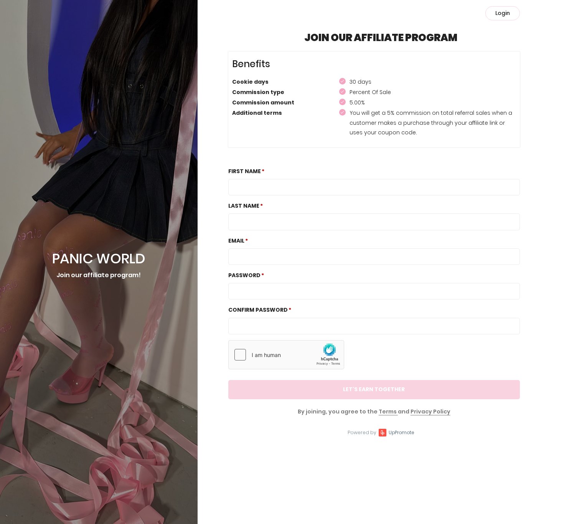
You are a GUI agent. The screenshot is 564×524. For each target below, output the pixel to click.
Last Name (243, 206)
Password (244, 275)
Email (236, 241)
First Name (244, 171)
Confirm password (258, 310)
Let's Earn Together (374, 389)
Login (502, 13)
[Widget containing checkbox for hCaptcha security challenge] (286, 354)
